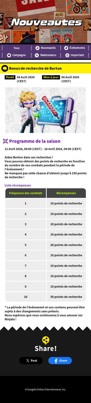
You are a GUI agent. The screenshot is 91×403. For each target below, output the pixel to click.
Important (77, 55)
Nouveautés (48, 48)
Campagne (19, 55)
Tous (16, 48)
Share (63, 360)
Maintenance (48, 55)
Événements (77, 48)
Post (34, 360)
